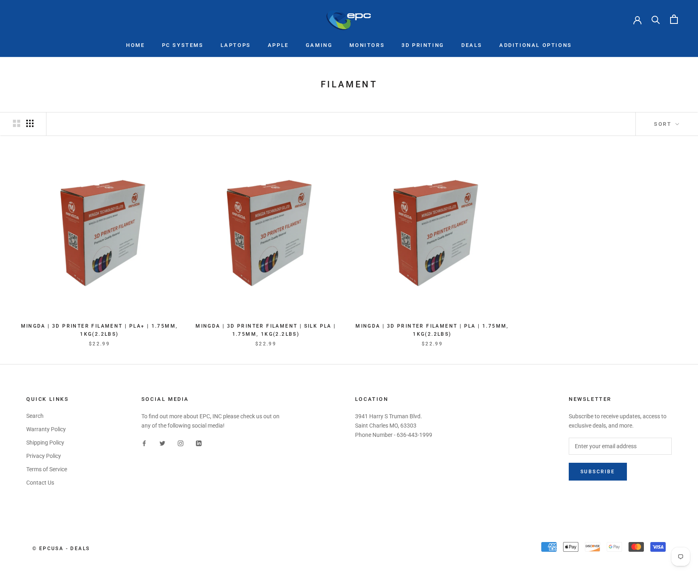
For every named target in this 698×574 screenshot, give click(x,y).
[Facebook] (144, 443)
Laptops (236, 45)
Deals (471, 45)
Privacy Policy (43, 456)
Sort (664, 124)
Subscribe (597, 471)
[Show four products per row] (30, 123)
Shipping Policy (45, 442)
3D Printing (423, 45)
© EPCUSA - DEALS (61, 548)
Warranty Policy (46, 429)
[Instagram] (180, 443)
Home (135, 45)
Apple (278, 45)
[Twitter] (162, 443)
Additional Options (535, 45)
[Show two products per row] (16, 123)
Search (35, 416)
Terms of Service (46, 469)
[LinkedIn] (199, 443)
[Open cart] (674, 19)
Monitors (367, 45)
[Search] (656, 19)
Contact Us (40, 482)
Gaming (319, 45)
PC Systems (183, 45)
